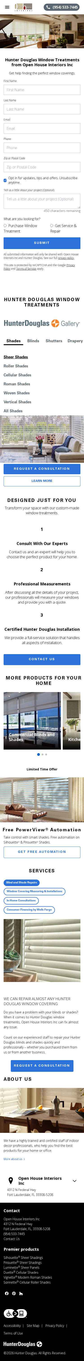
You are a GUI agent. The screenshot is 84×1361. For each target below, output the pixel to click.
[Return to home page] (27, 7)
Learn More (42, 481)
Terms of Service (26, 269)
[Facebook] (7, 1293)
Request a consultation (42, 1066)
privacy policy (66, 258)
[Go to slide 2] (42, 754)
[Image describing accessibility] (15, 1313)
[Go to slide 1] (38, 754)
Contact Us (42, 659)
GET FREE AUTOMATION (42, 852)
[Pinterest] (14, 1293)
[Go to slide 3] (46, 754)
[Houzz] (21, 1293)
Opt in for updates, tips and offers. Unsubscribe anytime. (43, 180)
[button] (7, 7)
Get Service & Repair (63, 228)
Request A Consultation (42, 469)
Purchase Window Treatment (20, 228)
